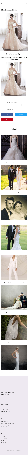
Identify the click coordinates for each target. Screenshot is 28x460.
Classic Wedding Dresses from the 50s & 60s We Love (12, 222)
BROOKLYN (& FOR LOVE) (7, 372)
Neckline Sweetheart (11, 107)
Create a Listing (5, 404)
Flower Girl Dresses (5, 390)
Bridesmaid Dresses (5, 388)
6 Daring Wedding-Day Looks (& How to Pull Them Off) (12, 282)
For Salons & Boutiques (6, 409)
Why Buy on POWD (5, 394)
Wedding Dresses (5, 387)
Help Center (4, 438)
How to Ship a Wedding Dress (8, 407)
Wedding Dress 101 (5, 421)
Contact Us (3, 442)
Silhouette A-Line (10, 109)
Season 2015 (19, 107)
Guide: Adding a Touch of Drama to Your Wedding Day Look (13, 312)
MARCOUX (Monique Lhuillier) (7, 162)
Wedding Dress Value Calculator (8, 406)
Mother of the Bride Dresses (7, 392)
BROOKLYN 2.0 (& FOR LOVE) (7, 342)
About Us (3, 440)
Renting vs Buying (5, 426)
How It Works (4, 436)
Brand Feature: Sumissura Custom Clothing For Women (12, 192)
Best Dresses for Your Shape (7, 423)
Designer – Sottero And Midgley (12, 102)
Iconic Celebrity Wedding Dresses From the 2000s (11, 252)
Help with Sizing (5, 425)
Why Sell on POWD (5, 411)
